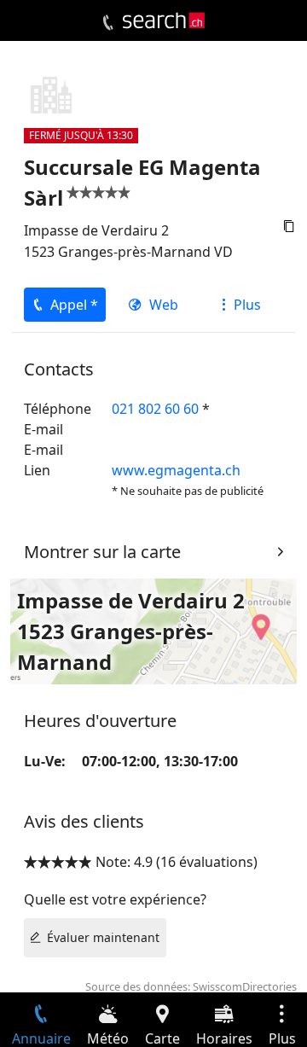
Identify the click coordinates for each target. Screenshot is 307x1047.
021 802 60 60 (155, 408)
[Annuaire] (108, 23)
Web (163, 304)
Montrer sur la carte (102, 551)
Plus (247, 304)
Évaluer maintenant (103, 937)
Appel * (74, 304)
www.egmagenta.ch (176, 470)
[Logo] (164, 20)
